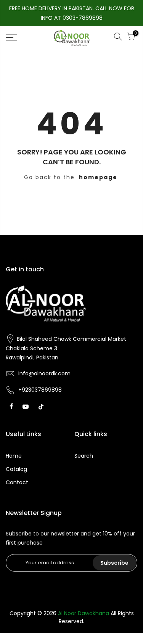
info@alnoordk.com (44, 373)
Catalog (16, 469)
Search (83, 456)
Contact (17, 482)
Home (14, 456)
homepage (98, 177)
